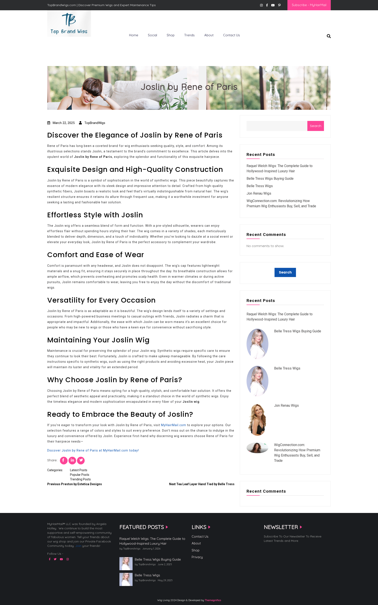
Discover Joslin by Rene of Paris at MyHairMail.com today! (93, 450)
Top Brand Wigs (63, 44)
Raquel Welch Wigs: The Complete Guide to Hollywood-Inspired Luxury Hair (152, 541)
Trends (189, 35)
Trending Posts (80, 479)
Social (152, 35)
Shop (171, 35)
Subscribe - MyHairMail (309, 5)
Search (315, 126)
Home (133, 35)
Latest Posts (78, 470)
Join (78, 546)
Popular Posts (79, 474)
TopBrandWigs (94, 123)
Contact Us (231, 35)
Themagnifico (212, 600)
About (209, 35)
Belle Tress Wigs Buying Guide (270, 178)
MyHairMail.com (173, 425)
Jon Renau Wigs (259, 193)
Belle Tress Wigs (260, 186)
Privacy (197, 557)
